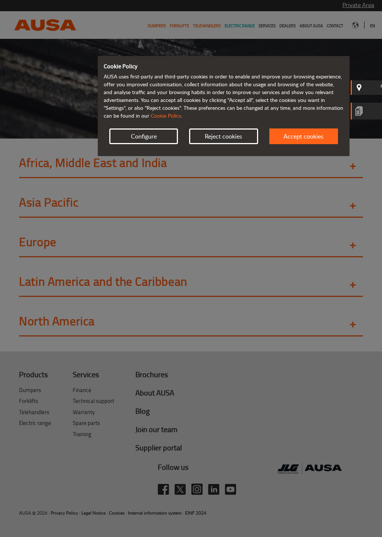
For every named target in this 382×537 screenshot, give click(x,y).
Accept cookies (303, 136)
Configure (144, 136)
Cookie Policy (166, 115)
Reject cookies (223, 136)
